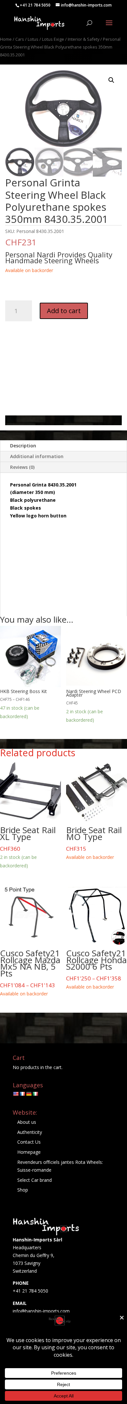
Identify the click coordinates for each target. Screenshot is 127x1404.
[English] (16, 1093)
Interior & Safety (83, 39)
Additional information (37, 456)
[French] (22, 1093)
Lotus (33, 39)
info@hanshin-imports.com (41, 1311)
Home (6, 39)
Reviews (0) (22, 467)
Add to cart (64, 310)
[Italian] (35, 1093)
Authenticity (29, 1132)
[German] (29, 1093)
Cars (19, 39)
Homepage (29, 1152)
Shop (22, 1190)
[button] (111, 80)
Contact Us (29, 1142)
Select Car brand (34, 1180)
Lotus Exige (53, 39)
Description (23, 445)
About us (26, 1122)
